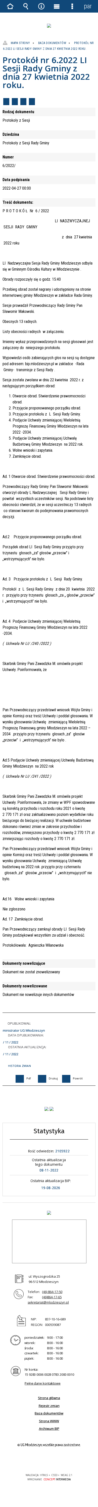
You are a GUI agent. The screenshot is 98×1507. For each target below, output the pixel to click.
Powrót (23, 101)
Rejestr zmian (49, 1405)
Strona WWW (49, 1421)
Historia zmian (19, 1066)
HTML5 (41, 1460)
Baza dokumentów (49, 1413)
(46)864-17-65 (52, 1297)
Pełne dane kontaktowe (43, 1383)
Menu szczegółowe (72, 6)
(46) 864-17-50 (52, 1291)
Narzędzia (41, 6)
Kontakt (32, 101)
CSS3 (48, 1460)
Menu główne (57, 6)
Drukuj (15, 101)
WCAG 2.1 (64, 1460)
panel (87, 6)
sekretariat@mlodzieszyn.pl (48, 1302)
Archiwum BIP (49, 1428)
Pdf (6, 101)
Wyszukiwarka (26, 6)
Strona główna (49, 1398)
